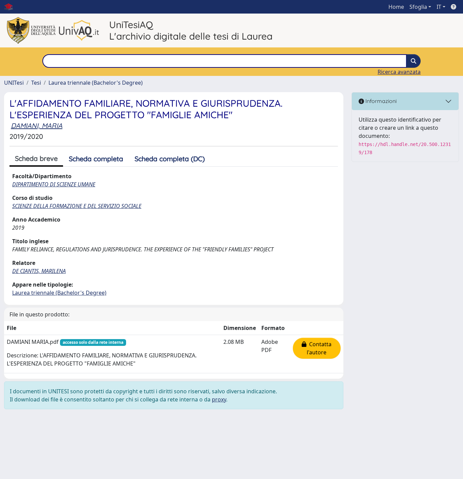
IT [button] (439, 7)
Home (396, 7)
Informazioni (380, 101)
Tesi (36, 82)
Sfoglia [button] (418, 7)
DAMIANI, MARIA (36, 125)
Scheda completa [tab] (96, 158)
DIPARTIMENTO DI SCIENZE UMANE (53, 184)
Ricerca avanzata (399, 72)
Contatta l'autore (318, 348)
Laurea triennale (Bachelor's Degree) (95, 82)
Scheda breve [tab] (36, 158)
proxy (219, 399)
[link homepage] (11, 7)
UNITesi (14, 82)
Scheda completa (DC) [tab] (170, 158)
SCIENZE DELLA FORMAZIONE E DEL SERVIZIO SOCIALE (76, 206)
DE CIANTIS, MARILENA (39, 271)
